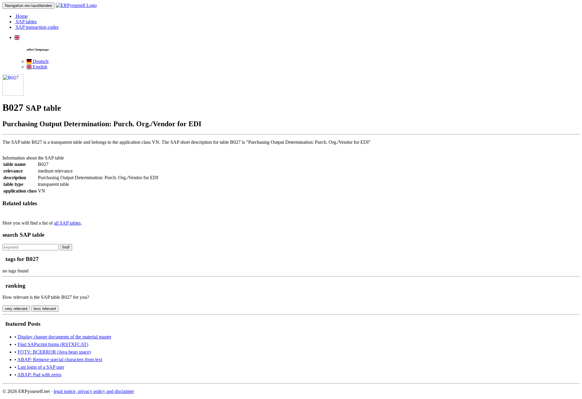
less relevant (45, 308)
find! (66, 247)
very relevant (16, 308)
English (39, 66)
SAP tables (26, 21)
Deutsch (40, 61)
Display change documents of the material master (64, 336)
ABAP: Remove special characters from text (59, 359)
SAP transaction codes (37, 27)
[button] (17, 37)
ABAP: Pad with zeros (39, 374)
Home (21, 16)
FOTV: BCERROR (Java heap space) (54, 351)
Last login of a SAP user (41, 367)
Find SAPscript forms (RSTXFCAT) (53, 344)
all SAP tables (67, 223)
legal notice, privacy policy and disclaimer (94, 391)
